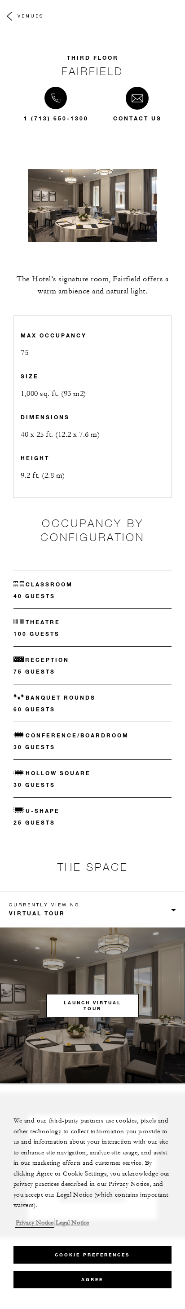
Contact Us (137, 118)
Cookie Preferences (92, 1255)
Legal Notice (72, 1223)
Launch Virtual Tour (92, 1006)
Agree (92, 1279)
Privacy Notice (34, 1223)
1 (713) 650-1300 (56, 118)
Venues (31, 15)
